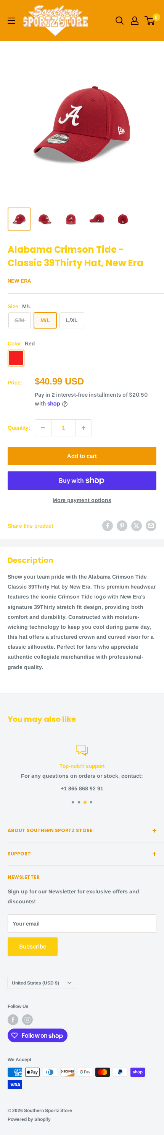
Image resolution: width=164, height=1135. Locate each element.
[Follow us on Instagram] (27, 1019)
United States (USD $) (35, 983)
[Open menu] (11, 21)
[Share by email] (151, 525)
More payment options (82, 500)
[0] (150, 20)
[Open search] (120, 20)
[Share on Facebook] (107, 525)
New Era (19, 281)
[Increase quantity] (84, 428)
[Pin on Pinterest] (122, 525)
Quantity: (19, 428)
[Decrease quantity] (43, 428)
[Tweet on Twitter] (136, 525)
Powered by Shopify (29, 1119)
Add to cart (82, 456)
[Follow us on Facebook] (13, 1019)
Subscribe (32, 946)
